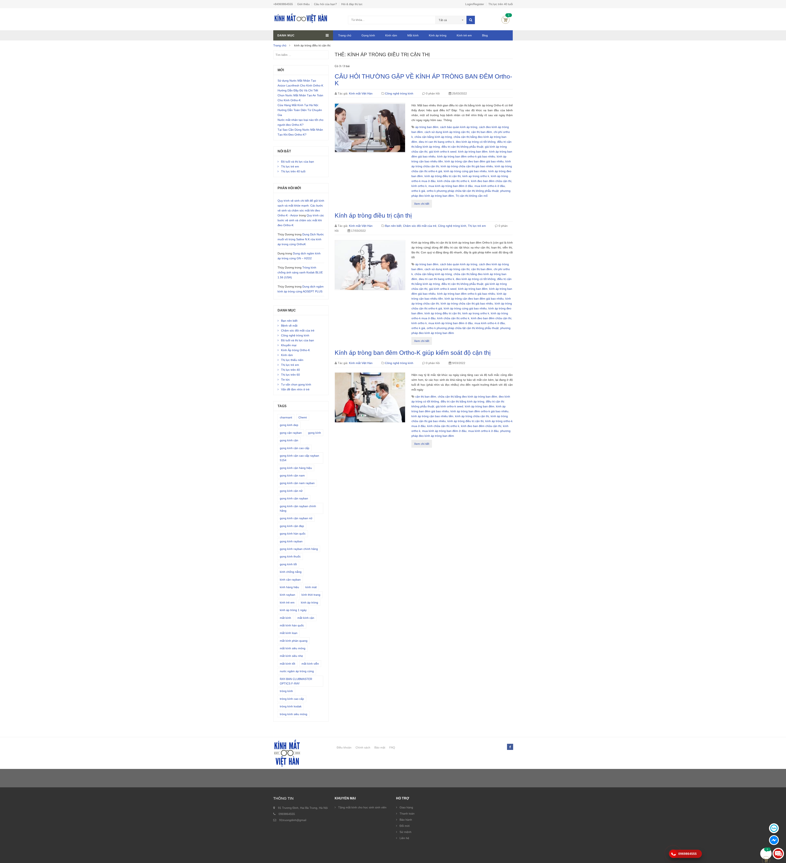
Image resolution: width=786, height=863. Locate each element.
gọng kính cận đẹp (292, 526)
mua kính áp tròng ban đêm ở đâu (450, 186)
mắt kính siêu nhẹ (291, 655)
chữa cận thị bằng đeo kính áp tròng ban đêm (467, 396)
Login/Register (474, 4)
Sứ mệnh (405, 832)
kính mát (311, 587)
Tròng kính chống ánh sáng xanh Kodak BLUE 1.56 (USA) (300, 272)
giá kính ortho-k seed (442, 151)
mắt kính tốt (287, 663)
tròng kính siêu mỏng (293, 714)
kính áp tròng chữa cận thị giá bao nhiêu (467, 166)
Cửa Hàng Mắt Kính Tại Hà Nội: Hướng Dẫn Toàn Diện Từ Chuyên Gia (300, 110)
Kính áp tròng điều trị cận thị (373, 215)
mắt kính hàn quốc (292, 625)
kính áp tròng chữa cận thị (472, 416)
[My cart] (766, 853)
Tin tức (285, 379)
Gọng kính (368, 35)
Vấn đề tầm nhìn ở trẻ (295, 389)
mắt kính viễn (310, 663)
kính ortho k (419, 186)
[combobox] (451, 20)
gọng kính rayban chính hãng (299, 549)
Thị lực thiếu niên (292, 360)
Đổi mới (405, 825)
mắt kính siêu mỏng (292, 648)
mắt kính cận (305, 617)
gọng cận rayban (291, 432)
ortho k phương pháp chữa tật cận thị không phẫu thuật (463, 190)
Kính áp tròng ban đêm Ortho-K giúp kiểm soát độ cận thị (413, 352)
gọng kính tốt (288, 564)
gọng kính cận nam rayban (297, 483)
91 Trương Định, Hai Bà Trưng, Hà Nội (303, 807)
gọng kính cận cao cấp (294, 448)
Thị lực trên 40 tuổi (500, 4)
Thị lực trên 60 (290, 374)
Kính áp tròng (437, 35)
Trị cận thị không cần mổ (472, 195)
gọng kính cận (289, 440)
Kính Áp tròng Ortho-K (295, 350)
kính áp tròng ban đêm (473, 151)
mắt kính (285, 617)
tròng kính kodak (291, 706)
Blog (485, 35)
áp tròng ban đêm (426, 127)
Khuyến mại (288, 345)
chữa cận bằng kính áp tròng (433, 136)
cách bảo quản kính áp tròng (458, 127)
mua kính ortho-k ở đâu (489, 186)
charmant (286, 417)
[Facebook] (510, 747)
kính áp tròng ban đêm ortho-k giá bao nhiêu (466, 156)
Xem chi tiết (421, 203)
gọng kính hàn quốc (293, 533)
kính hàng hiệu (289, 587)
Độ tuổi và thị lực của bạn (297, 161)
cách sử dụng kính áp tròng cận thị (447, 132)
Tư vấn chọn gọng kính (296, 384)
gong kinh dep (289, 425)
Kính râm (391, 35)
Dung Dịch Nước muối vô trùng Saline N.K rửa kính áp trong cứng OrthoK (301, 239)
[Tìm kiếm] (470, 20)
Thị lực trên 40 (290, 369)
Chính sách (363, 747)
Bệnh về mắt (289, 325)
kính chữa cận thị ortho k (453, 181)
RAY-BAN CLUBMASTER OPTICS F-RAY (296, 681)
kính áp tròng (309, 602)
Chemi (302, 417)
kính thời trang (311, 594)
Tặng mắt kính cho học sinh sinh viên (362, 807)
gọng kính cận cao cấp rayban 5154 (299, 458)
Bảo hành (406, 819)
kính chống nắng (291, 571)
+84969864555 (283, 4)
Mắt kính (413, 35)
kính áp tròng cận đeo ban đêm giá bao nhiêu (474, 161)
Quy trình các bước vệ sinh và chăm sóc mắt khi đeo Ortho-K (301, 220)
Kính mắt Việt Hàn (361, 93)
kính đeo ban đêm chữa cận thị (491, 181)
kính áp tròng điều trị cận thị (443, 176)
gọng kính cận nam (292, 475)
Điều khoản (344, 747)
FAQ (392, 747)
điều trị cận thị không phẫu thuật (462, 146)
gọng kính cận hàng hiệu (296, 468)
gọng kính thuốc (290, 556)
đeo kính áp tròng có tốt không (476, 141)
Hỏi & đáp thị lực (352, 4)
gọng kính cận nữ (291, 490)
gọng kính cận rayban (294, 498)
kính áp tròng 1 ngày (293, 610)
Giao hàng (406, 807)
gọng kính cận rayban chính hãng (298, 508)
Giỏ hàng (505, 20)
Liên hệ (404, 838)
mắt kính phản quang (293, 640)
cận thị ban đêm (481, 132)
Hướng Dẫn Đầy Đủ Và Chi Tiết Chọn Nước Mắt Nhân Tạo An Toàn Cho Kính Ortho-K (300, 95)
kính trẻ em (287, 602)
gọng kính (314, 432)
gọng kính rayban (291, 541)
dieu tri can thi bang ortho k (436, 141)
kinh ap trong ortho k (475, 176)
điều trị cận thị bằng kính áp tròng (462, 401)
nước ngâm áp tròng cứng (297, 671)
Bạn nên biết (393, 225)
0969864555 (287, 814)
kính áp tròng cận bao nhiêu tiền (432, 416)
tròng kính (286, 691)
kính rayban (287, 594)
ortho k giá (418, 190)
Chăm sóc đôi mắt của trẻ (419, 225)
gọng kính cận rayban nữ (296, 518)
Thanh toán (407, 813)
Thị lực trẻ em (477, 225)
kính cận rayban (290, 579)
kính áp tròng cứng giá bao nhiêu (465, 171)
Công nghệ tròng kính (399, 93)
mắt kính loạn (288, 633)
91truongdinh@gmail (292, 820)
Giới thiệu (303, 4)
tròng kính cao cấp (292, 698)
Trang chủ (344, 35)
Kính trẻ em (464, 35)
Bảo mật (379, 747)
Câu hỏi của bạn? (325, 4)
